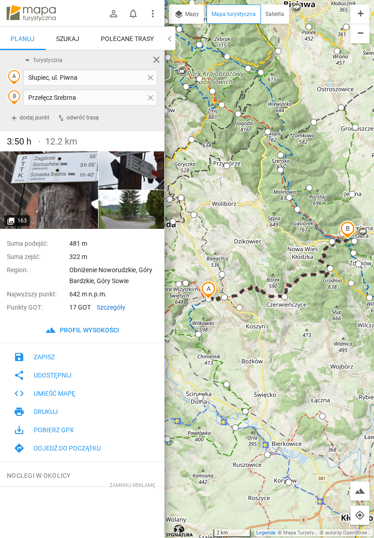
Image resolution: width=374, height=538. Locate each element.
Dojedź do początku (67, 448)
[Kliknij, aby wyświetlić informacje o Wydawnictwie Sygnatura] (179, 530)
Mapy (191, 14)
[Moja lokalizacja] (359, 515)
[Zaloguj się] (113, 13)
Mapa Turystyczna (303, 533)
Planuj (22, 38)
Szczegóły (111, 307)
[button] (208, 290)
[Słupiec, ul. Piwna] (49, 190)
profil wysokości (88, 330)
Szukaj (67, 38)
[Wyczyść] (156, 59)
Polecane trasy (127, 38)
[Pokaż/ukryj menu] (152, 13)
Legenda (265, 533)
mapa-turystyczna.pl (31, 13)
